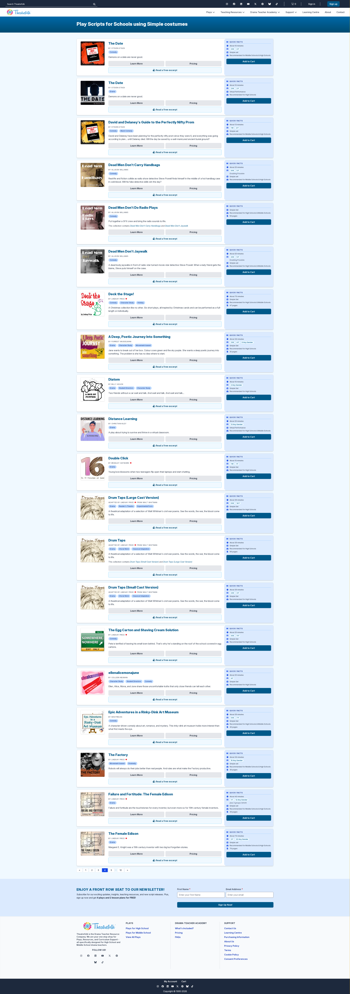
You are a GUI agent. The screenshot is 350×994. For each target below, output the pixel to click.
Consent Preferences (236, 959)
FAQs (178, 937)
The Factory (118, 755)
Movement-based (143, 345)
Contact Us (230, 928)
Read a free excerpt (166, 70)
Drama (112, 91)
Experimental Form (145, 506)
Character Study (127, 303)
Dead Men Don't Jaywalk (176, 226)
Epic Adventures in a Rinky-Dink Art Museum (143, 712)
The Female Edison (123, 834)
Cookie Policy (231, 954)
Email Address (234, 889)
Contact (340, 12)
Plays (209, 12)
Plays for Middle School (138, 932)
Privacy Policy (231, 945)
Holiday (141, 303)
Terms (227, 950)
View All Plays (133, 937)
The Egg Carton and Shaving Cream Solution (143, 630)
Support (290, 12)
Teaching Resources (231, 12)
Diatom (114, 379)
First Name (183, 889)
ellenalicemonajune (123, 673)
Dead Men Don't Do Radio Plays (133, 208)
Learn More (136, 63)
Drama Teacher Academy (263, 12)
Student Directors (126, 388)
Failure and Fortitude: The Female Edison (140, 794)
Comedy (113, 52)
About (328, 12)
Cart (183, 981)
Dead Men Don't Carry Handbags (134, 165)
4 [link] (105, 870)
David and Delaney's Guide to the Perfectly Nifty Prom (151, 122)
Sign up (333, 4)
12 (121, 870)
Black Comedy (126, 131)
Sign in (311, 4)
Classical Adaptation (141, 549)
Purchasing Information (236, 937)
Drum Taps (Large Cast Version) (133, 498)
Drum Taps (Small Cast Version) (144, 562)
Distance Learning (122, 419)
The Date (115, 43)
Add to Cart (249, 61)
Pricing (193, 63)
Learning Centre (311, 12)
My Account (170, 981)
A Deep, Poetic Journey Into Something (139, 337)
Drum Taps (117, 540)
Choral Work (124, 549)
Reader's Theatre (126, 506)
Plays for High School (137, 928)
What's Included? (184, 928)
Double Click (118, 458)
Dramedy (132, 763)
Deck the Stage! (121, 294)
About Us (229, 941)
